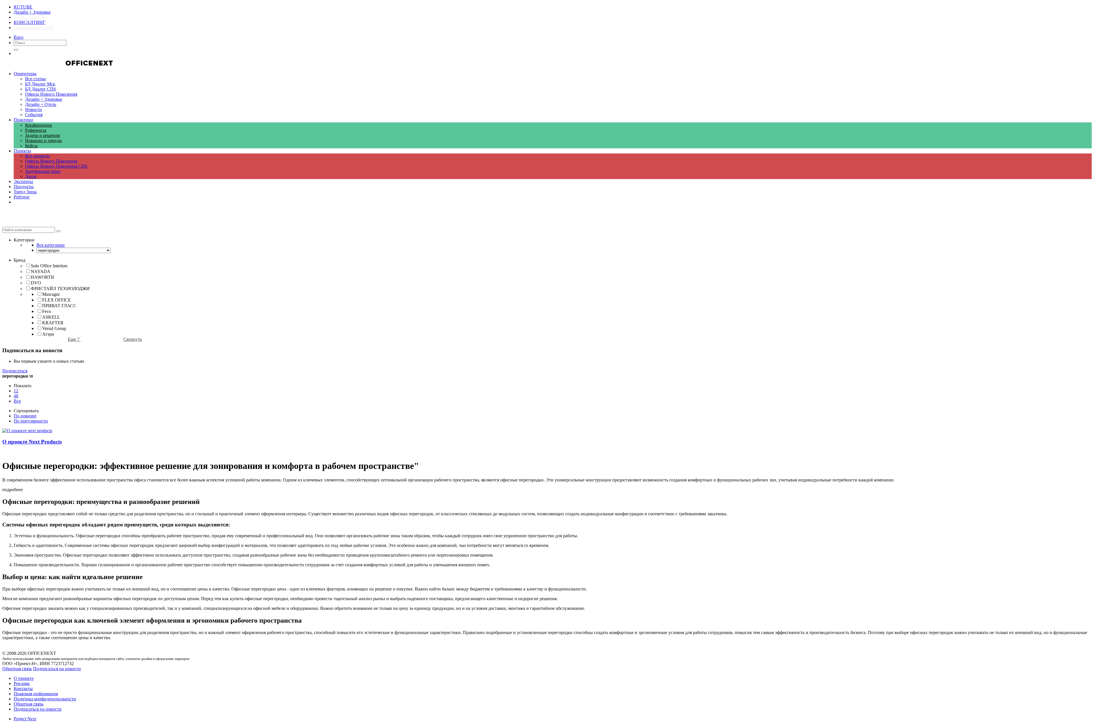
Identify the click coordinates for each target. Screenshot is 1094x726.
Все (17, 401)
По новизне (25, 415)
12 (16, 390)
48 (16, 395)
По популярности (31, 421)
